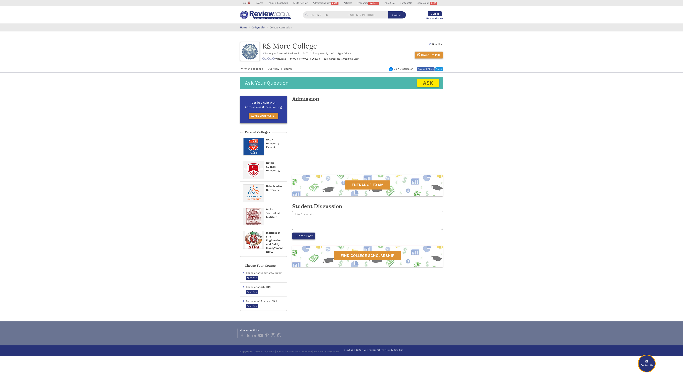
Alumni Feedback (278, 2)
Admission (426, 2)
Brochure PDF (430, 55)
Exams (259, 2)
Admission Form (325, 2)
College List (258, 27)
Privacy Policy (376, 350)
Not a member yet (434, 18)
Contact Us (406, 2)
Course (288, 68)
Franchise (368, 2)
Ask (245, 2)
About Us (390, 2)
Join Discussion (403, 68)
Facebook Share (426, 69)
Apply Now (252, 277)
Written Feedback (252, 68)
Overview (273, 68)
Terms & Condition (394, 350)
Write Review (300, 2)
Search (397, 14)
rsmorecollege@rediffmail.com (342, 58)
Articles (348, 2)
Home (243, 27)
